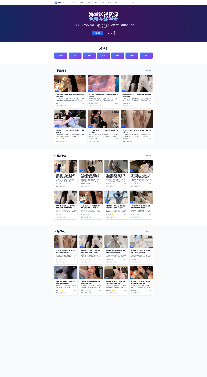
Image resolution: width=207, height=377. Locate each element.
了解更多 (109, 33)
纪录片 (117, 2)
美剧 (103, 2)
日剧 (89, 2)
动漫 (109, 2)
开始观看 (97, 33)
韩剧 (96, 2)
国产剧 (81, 2)
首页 (74, 2)
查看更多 (148, 70)
